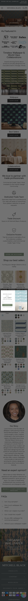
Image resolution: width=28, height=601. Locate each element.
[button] (7, 305)
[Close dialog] (26, 291)
